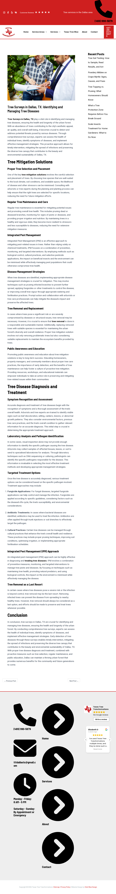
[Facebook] (8, 12)
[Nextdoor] (16, 12)
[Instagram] (4, 12)
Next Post (74, 681)
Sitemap (56, 887)
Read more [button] (98, 749)
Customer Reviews (35, 13)
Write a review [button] (101, 719)
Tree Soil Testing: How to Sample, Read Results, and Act (98, 62)
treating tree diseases (36, 560)
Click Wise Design (91, 887)
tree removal (58, 321)
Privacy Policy (65, 887)
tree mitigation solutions (34, 174)
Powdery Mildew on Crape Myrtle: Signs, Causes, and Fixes (97, 76)
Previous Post (10, 681)
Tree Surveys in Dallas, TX (20, 119)
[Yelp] (12, 12)
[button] (46, 32)
